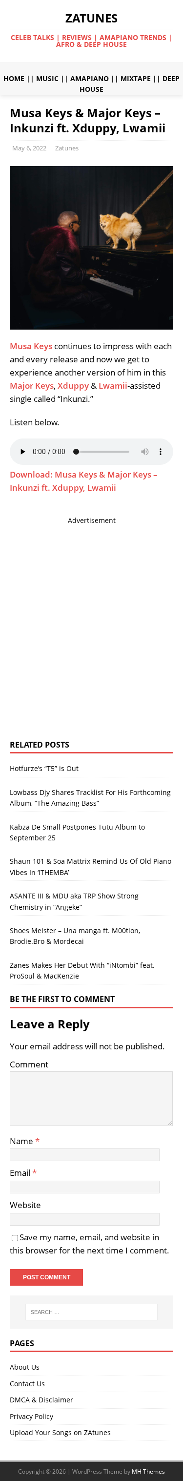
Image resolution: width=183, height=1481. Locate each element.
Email (21, 1172)
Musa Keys (31, 346)
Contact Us (27, 1383)
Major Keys (32, 385)
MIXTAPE (136, 78)
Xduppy (73, 385)
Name (22, 1141)
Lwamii (113, 385)
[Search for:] (91, 1312)
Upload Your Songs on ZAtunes (60, 1432)
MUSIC (47, 78)
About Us (25, 1367)
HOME (13, 78)
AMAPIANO (89, 78)
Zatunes (67, 148)
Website (25, 1204)
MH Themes (148, 1471)
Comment (29, 1064)
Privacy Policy (31, 1416)
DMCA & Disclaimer (41, 1399)
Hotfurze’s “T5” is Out (44, 768)
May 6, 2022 (29, 148)
